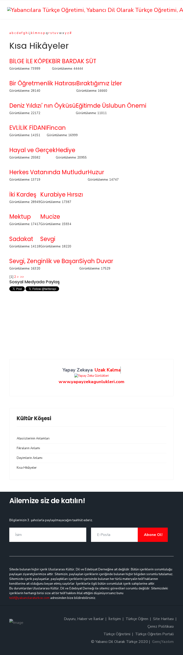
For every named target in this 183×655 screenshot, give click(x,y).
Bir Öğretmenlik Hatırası (42, 83)
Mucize (50, 217)
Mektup (20, 217)
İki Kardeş (22, 194)
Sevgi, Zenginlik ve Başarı (44, 261)
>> (22, 277)
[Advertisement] (91, 326)
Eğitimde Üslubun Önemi (111, 106)
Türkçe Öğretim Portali (154, 634)
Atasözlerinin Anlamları (33, 438)
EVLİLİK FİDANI (28, 128)
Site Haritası (163, 618)
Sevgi (47, 239)
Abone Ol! (153, 534)
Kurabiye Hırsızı (61, 194)
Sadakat (21, 239)
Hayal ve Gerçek (32, 150)
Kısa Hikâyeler (27, 468)
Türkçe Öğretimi (116, 634)
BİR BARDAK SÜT (74, 61)
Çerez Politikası (160, 626)
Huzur (96, 172)
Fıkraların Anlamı (28, 448)
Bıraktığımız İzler (99, 83)
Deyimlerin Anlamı (29, 458)
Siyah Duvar (96, 261)
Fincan (56, 128)
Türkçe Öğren (137, 618)
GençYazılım (163, 641)
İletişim (114, 618)
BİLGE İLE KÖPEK (30, 61)
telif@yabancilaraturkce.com (29, 598)
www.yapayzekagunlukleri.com (91, 382)
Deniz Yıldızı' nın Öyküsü (42, 106)
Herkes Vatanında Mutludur (48, 172)
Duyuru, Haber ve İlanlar (84, 618)
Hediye (65, 150)
